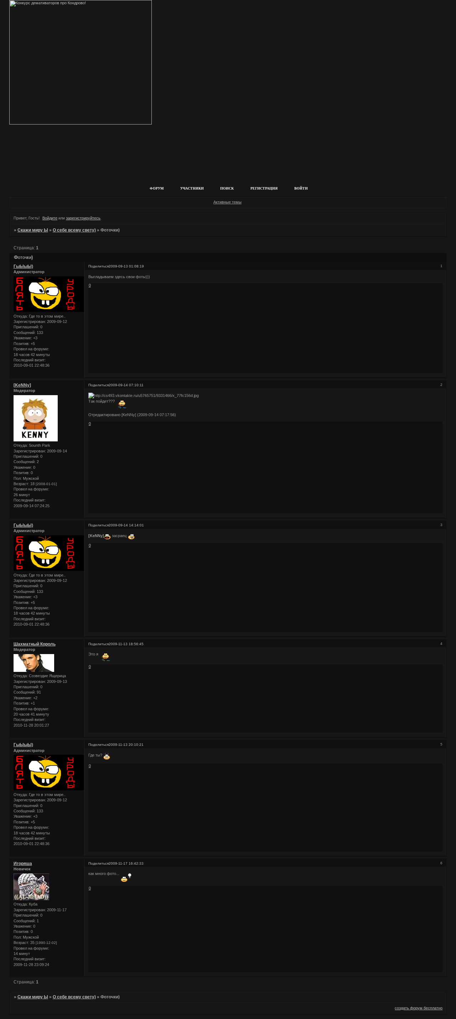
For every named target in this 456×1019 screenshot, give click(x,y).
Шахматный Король (35, 644)
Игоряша (23, 863)
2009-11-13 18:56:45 (126, 644)
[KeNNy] (22, 385)
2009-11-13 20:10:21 (126, 745)
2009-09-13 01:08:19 (126, 266)
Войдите (49, 218)
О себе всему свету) (74, 230)
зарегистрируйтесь (83, 218)
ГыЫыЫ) (23, 266)
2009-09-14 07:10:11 (126, 385)
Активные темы (227, 202)
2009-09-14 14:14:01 (126, 525)
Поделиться (98, 266)
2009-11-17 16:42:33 (126, 863)
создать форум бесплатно (418, 1008)
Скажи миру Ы (32, 230)
